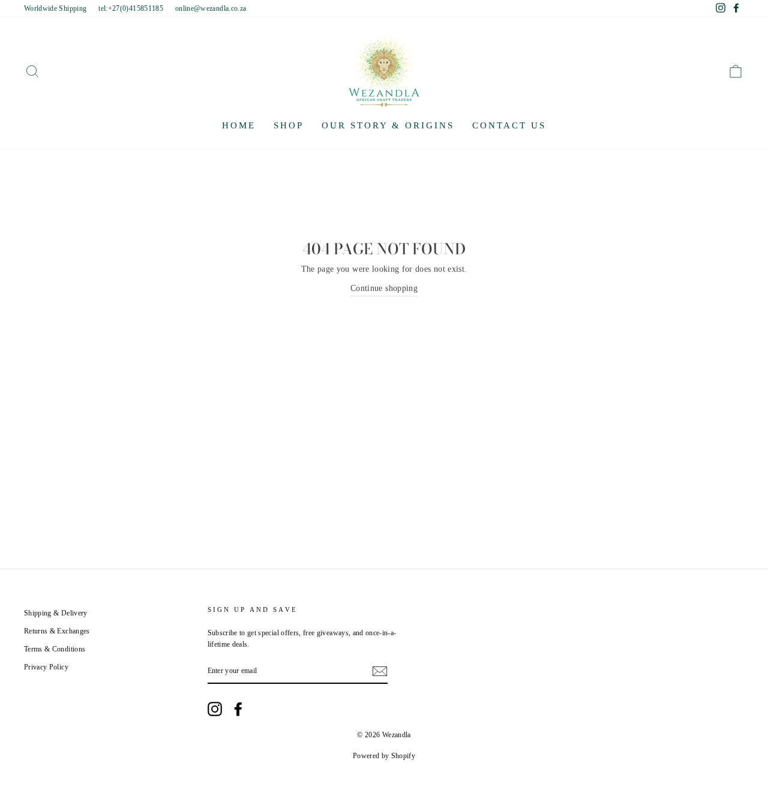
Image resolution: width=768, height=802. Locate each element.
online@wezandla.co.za (210, 8)
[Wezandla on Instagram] (215, 709)
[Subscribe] (380, 671)
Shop (289, 125)
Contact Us (509, 125)
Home (239, 125)
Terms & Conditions (54, 649)
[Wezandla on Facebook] (238, 709)
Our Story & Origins (388, 125)
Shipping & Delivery (56, 613)
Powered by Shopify (384, 756)
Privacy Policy (46, 667)
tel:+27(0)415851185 (130, 8)
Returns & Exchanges (57, 631)
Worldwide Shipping (55, 8)
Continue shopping (384, 288)
